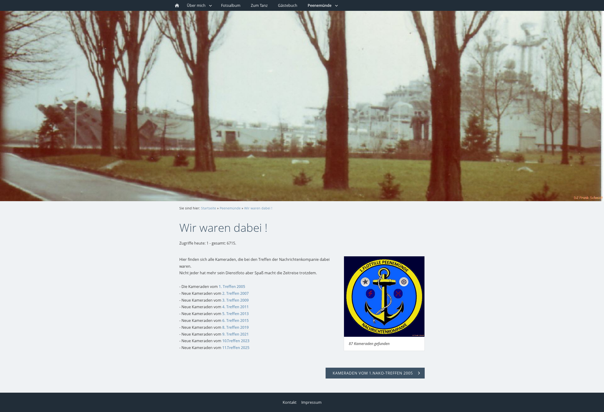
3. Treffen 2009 (235, 300)
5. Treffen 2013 (235, 313)
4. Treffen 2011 (235, 306)
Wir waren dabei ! (258, 208)
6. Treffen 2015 (235, 320)
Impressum (311, 402)
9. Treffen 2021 (235, 334)
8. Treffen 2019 (235, 327)
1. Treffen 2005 (232, 286)
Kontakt (290, 402)
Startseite (208, 208)
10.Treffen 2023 (235, 340)
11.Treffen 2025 (235, 347)
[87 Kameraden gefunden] (384, 296)
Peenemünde (230, 208)
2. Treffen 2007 (235, 293)
